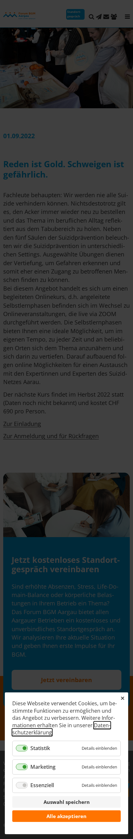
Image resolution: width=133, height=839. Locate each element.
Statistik (40, 748)
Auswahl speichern (67, 802)
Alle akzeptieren (66, 816)
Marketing (43, 766)
